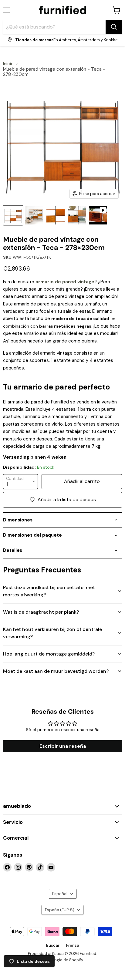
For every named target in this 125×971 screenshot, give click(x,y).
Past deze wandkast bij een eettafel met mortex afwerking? (49, 591)
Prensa (72, 945)
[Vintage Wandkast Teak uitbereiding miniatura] (34, 215)
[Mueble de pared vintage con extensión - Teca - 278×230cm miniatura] (13, 215)
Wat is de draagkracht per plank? (41, 612)
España (59, 909)
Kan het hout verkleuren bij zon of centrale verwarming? (52, 633)
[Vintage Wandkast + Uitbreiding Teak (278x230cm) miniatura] (76, 215)
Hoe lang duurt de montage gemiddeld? (49, 654)
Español (59, 893)
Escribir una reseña (62, 746)
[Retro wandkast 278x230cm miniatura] (55, 215)
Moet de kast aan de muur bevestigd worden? (56, 671)
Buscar (52, 945)
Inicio (8, 63)
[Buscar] (114, 27)
